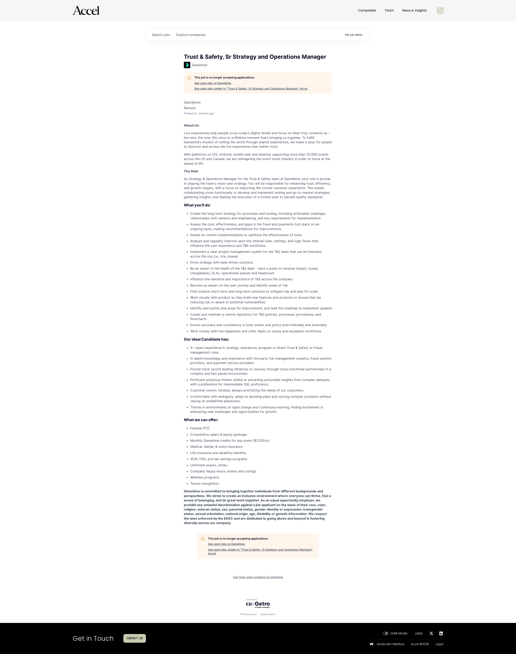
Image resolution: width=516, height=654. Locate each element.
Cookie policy (268, 614)
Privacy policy (249, 614)
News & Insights (414, 10)
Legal (439, 644)
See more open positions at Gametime (258, 577)
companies (191, 35)
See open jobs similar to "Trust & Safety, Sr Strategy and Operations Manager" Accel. (251, 88)
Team (389, 10)
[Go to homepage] (86, 10)
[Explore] (440, 10)
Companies (367, 10)
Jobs (418, 633)
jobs (161, 35)
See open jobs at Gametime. (213, 83)
